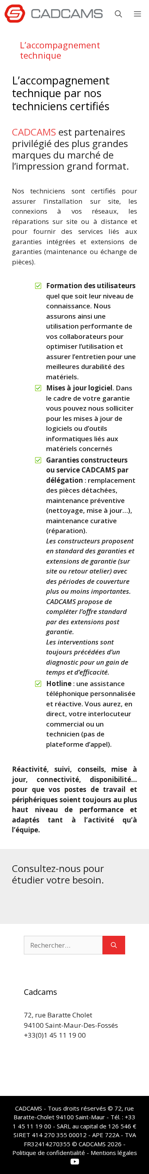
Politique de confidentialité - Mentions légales (74, 1153)
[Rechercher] (114, 945)
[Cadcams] (53, 14)
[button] (118, 14)
